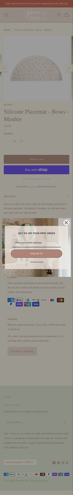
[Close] (66, 222)
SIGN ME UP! (36, 253)
